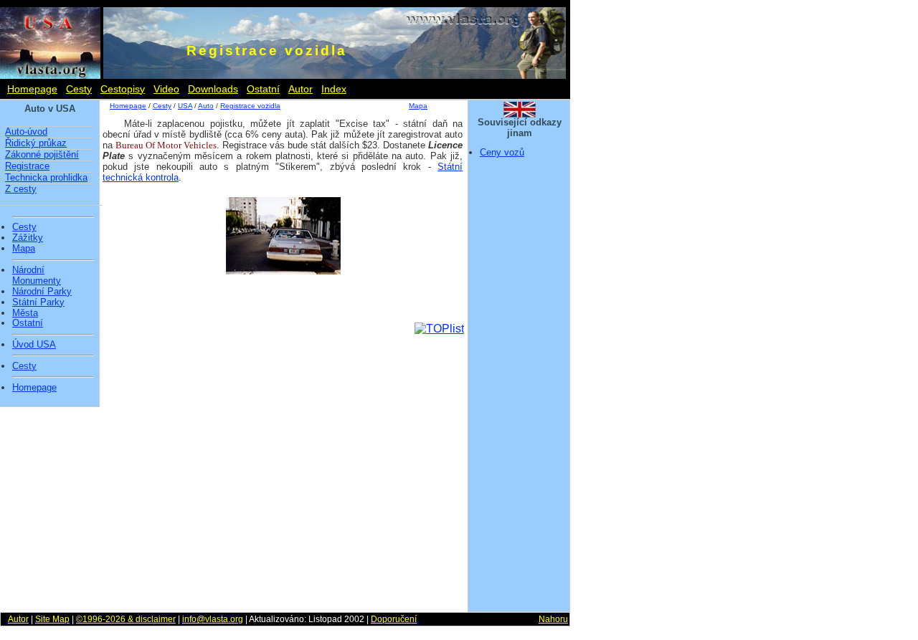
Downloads (213, 89)
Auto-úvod (26, 131)
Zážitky (27, 238)
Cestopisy (122, 89)
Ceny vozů (502, 152)
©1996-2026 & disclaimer (126, 619)
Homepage (32, 89)
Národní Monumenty (36, 275)
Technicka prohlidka (46, 177)
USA (185, 106)
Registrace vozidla (250, 106)
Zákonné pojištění (42, 154)
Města (25, 313)
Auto (206, 106)
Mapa (23, 249)
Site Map (52, 619)
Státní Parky (38, 302)
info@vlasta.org (212, 619)
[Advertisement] (519, 389)
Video (166, 89)
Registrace (27, 166)
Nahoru (553, 619)
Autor (300, 89)
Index (333, 89)
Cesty (79, 89)
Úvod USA (34, 345)
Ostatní (263, 89)
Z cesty (21, 188)
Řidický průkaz (36, 143)
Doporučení (394, 619)
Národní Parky (42, 292)
